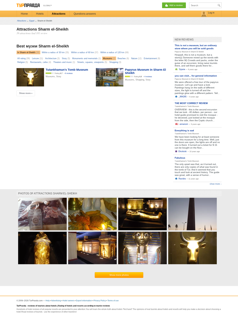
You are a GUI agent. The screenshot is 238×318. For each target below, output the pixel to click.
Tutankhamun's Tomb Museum (187, 106)
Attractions (58, 13)
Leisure (35, 58)
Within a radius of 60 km (82, 52)
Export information (84, 300)
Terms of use (113, 300)
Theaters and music (62, 62)
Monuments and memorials (85, 58)
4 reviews (148, 77)
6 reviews (69, 73)
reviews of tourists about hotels (42, 306)
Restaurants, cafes (39, 62)
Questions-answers (85, 13)
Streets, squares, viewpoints (90, 62)
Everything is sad (184, 130)
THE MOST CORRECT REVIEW (191, 103)
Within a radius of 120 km (112, 52)
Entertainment (150, 58)
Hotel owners (68, 300)
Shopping (113, 62)
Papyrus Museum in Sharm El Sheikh (189, 52)
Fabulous (180, 157)
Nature (134, 58)
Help (47, 300)
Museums (107, 58)
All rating (21, 58)
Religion (21, 62)
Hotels (40, 13)
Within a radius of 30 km (53, 52)
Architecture (51, 58)
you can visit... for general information (196, 75)
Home (24, 13)
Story (64, 58)
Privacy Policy (100, 300)
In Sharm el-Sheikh (26, 52)
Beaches (122, 58)
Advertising (56, 300)
